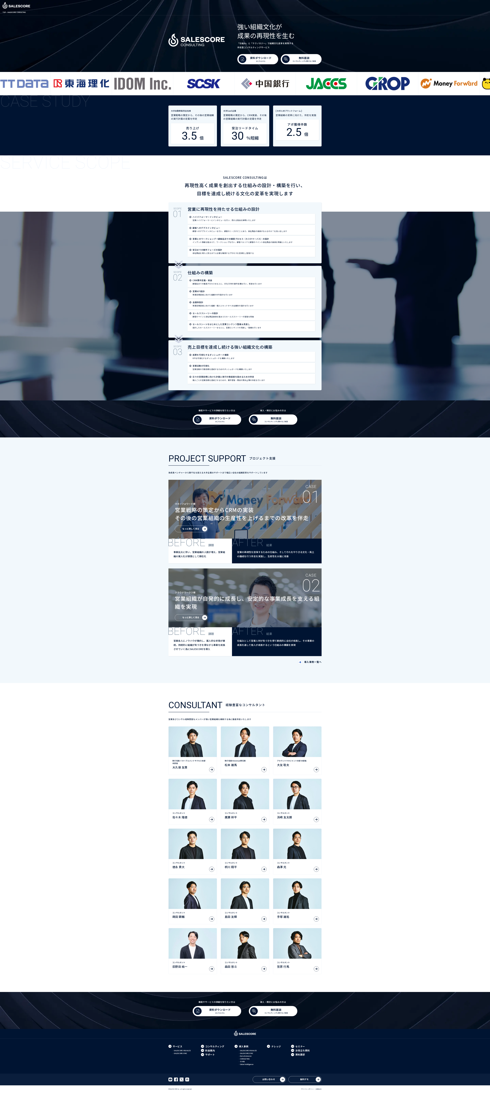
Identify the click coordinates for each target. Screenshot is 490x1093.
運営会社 (319, 1089)
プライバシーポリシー (307, 1089)
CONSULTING (245, 1059)
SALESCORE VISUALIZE (182, 1050)
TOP (4, 12)
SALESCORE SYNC (180, 1053)
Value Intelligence (246, 1064)
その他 (242, 1061)
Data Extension (246, 1056)
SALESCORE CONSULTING (17, 12)
